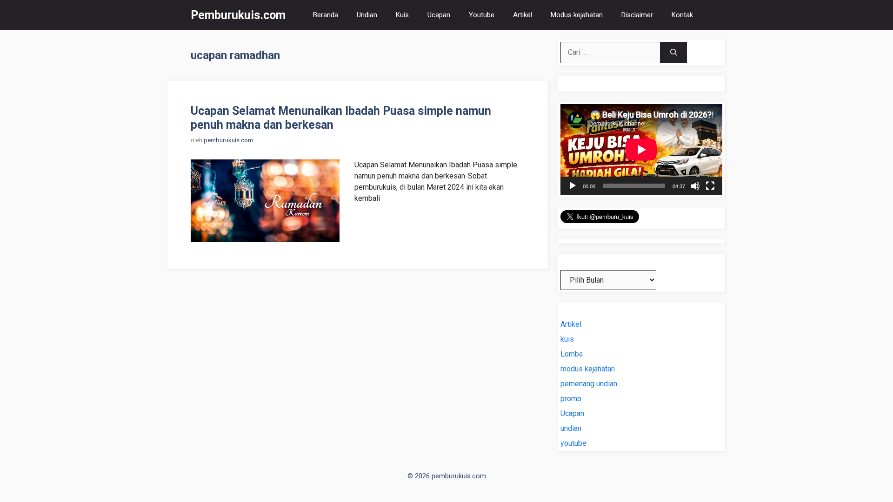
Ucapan (438, 15)
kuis (567, 339)
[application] (641, 149)
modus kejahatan (587, 368)
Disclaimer (637, 15)
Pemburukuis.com (238, 15)
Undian (367, 15)
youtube (573, 443)
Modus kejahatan (577, 15)
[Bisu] (695, 186)
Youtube (481, 15)
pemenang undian (588, 383)
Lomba (571, 354)
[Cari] (673, 52)
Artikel (522, 15)
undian (570, 428)
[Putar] (572, 186)
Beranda (325, 15)
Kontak (682, 15)
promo (570, 398)
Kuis (402, 15)
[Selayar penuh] (710, 186)
